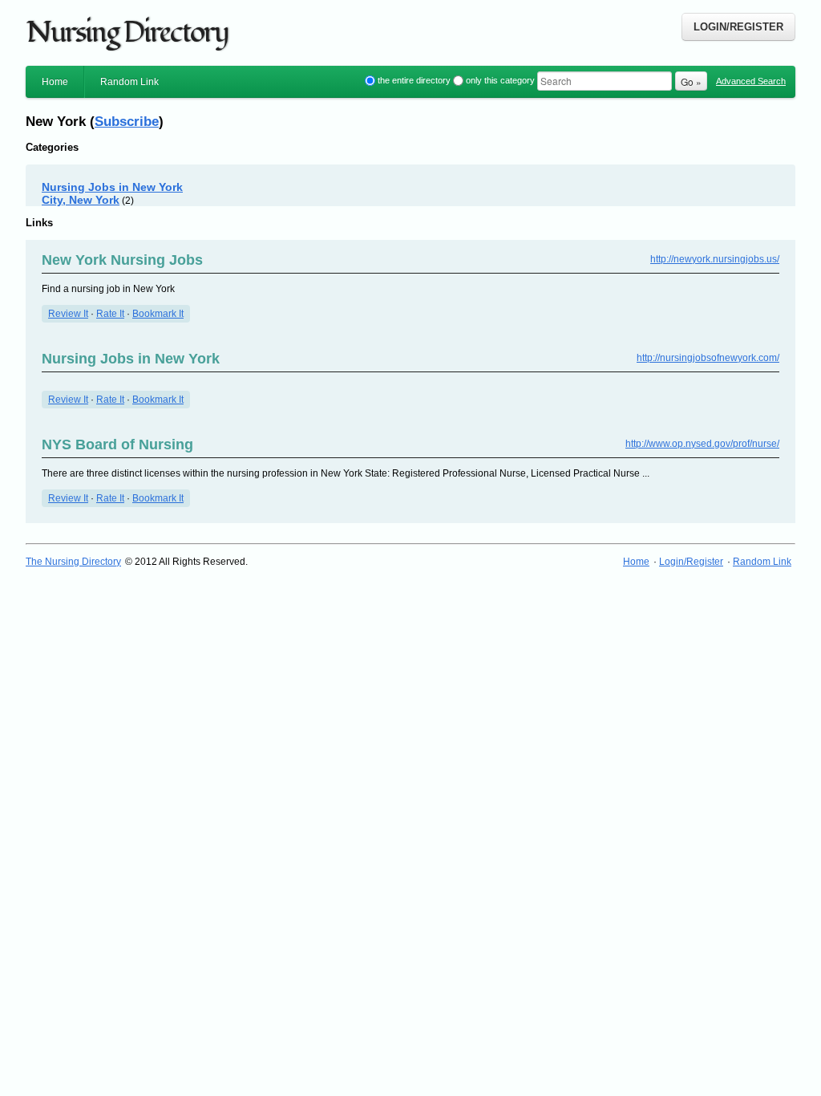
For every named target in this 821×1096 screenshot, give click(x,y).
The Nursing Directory (73, 561)
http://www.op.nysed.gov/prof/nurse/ (702, 444)
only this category (500, 80)
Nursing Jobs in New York (131, 359)
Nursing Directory (127, 33)
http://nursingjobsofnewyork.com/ (708, 358)
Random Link (129, 81)
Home (55, 81)
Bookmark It (158, 314)
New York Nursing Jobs (122, 260)
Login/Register (738, 27)
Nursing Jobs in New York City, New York (112, 193)
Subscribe (127, 121)
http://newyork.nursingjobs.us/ (714, 259)
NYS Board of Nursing (117, 444)
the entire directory (414, 80)
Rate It (110, 314)
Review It (68, 314)
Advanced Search (751, 81)
